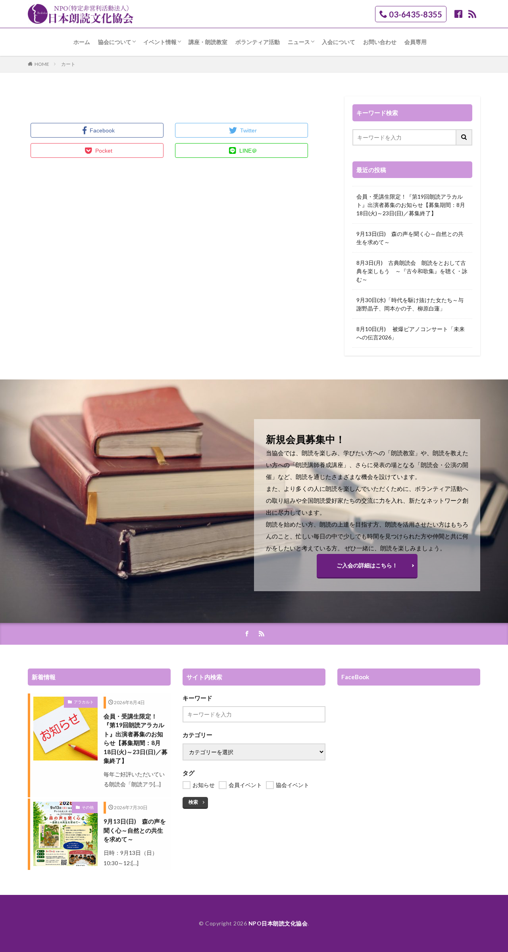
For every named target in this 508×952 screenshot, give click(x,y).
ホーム (81, 41)
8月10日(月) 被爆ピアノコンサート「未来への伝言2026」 (410, 333)
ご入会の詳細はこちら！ (367, 565)
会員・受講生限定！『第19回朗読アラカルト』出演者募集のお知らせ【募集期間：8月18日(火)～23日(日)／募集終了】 (410, 204)
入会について (338, 41)
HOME (42, 64)
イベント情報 (160, 41)
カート (68, 64)
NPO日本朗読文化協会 (278, 923)
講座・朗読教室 (208, 41)
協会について (114, 41)
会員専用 (415, 41)
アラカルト (84, 701)
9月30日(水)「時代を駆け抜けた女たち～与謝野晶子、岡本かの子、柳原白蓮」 (410, 304)
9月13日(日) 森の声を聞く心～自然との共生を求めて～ (410, 237)
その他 (88, 807)
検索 (193, 802)
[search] (464, 137)
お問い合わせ (379, 41)
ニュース (299, 41)
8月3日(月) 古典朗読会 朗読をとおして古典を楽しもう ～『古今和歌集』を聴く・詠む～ (412, 271)
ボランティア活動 (257, 41)
